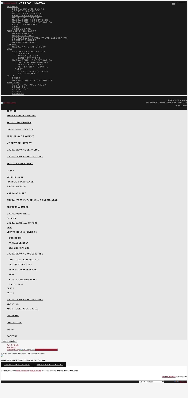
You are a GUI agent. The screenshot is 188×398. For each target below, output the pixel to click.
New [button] (9, 49)
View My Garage (32, 350)
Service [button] (12, 7)
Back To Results (13, 345)
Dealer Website (168, 377)
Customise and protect (32, 62)
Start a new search (17, 365)
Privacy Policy (22, 371)
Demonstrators (29, 58)
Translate (183, 382)
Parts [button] (11, 76)
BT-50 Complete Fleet (33, 71)
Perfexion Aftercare (33, 67)
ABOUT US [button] (13, 82)
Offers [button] (12, 44)
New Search (11, 347)
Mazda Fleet (27, 73)
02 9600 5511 (181, 105)
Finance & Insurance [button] (21, 31)
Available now (28, 56)
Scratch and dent (30, 64)
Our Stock (22, 53)
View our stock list (50, 365)
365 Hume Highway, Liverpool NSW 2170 (166, 102)
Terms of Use (35, 371)
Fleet (19, 69)
